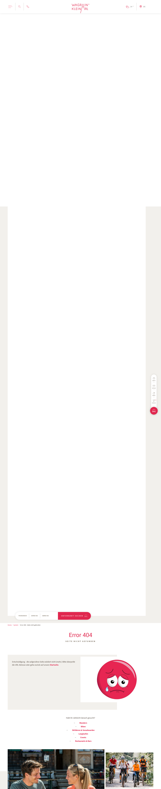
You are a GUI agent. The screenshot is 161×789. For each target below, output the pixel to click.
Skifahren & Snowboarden (83, 730)
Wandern (83, 723)
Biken (83, 726)
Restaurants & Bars (83, 741)
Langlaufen (83, 733)
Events (83, 737)
